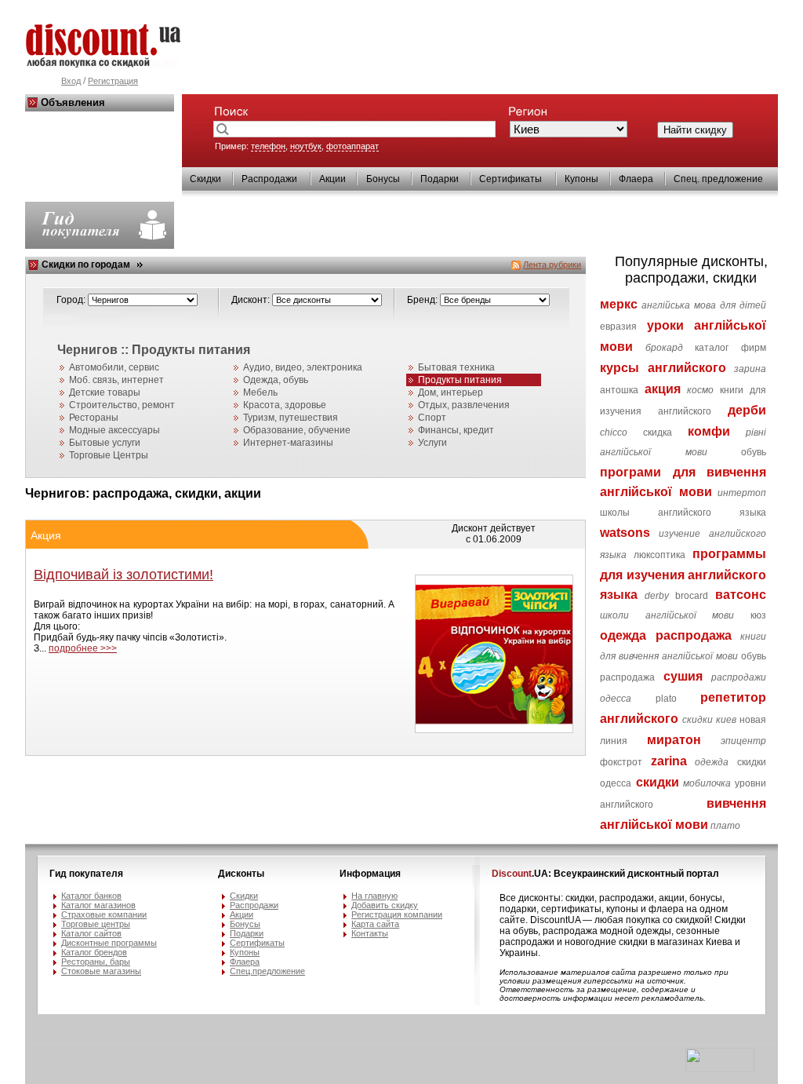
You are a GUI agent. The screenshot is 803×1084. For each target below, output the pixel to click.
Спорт (432, 417)
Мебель (260, 392)
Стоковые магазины (101, 971)
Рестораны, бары (95, 961)
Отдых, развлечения (464, 405)
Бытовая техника (456, 367)
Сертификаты (510, 178)
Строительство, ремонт (122, 405)
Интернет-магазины (288, 442)
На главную (374, 895)
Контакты (369, 933)
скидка (657, 432)
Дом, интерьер (450, 392)
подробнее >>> (83, 648)
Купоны (581, 178)
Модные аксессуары (114, 430)
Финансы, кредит (456, 430)
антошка (619, 390)
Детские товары (104, 392)
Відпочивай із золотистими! (123, 574)
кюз (758, 615)
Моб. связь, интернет (116, 379)
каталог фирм (730, 347)
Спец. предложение (718, 178)
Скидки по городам (86, 264)
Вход (71, 81)
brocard (691, 595)
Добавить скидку (384, 905)
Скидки (205, 178)
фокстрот (621, 762)
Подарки (439, 178)
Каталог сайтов (91, 933)
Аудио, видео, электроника (302, 367)
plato (666, 698)
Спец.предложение (267, 971)
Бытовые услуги (104, 442)
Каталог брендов (94, 952)
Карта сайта (375, 924)
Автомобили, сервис (114, 367)
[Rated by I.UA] (719, 1069)
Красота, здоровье (284, 405)
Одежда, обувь (275, 379)
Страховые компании (104, 914)
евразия (618, 326)
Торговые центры (95, 924)
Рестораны (93, 417)
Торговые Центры (108, 455)
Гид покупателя (86, 873)
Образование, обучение (297, 430)
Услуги (432, 442)
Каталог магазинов (98, 905)
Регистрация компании (396, 914)
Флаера (636, 178)
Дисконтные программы (109, 942)
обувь (753, 452)
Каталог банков (91, 895)
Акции (332, 178)
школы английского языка (683, 512)
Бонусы (383, 178)
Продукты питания (460, 379)
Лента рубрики (552, 264)
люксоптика (659, 554)
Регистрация (113, 81)
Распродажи (269, 178)
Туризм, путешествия (290, 417)
